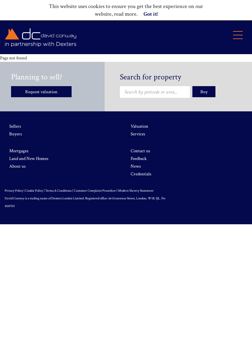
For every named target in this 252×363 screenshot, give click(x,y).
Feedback (139, 159)
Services (138, 134)
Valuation (139, 126)
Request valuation (41, 92)
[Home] (40, 37)
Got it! (151, 14)
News (136, 166)
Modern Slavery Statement (135, 191)
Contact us (140, 151)
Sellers (15, 126)
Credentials (141, 174)
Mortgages (18, 151)
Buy (204, 92)
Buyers (15, 134)
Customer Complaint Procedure (95, 191)
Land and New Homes (28, 159)
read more (125, 14)
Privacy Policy (14, 191)
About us (17, 166)
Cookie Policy (34, 191)
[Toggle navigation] (238, 35)
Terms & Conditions (58, 191)
